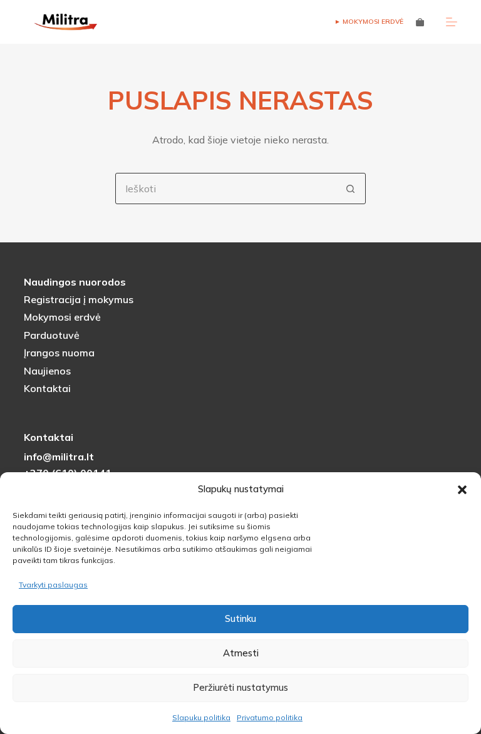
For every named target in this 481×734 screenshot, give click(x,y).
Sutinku (240, 618)
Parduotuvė (52, 335)
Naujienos (47, 370)
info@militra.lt (59, 456)
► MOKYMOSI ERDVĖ (368, 22)
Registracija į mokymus (78, 299)
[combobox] (225, 188)
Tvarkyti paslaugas (53, 584)
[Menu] (451, 22)
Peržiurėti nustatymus (240, 687)
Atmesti (241, 653)
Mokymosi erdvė (62, 317)
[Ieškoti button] (350, 188)
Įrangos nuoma (59, 352)
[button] (462, 489)
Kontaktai (47, 388)
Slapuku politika (201, 717)
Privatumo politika (270, 717)
